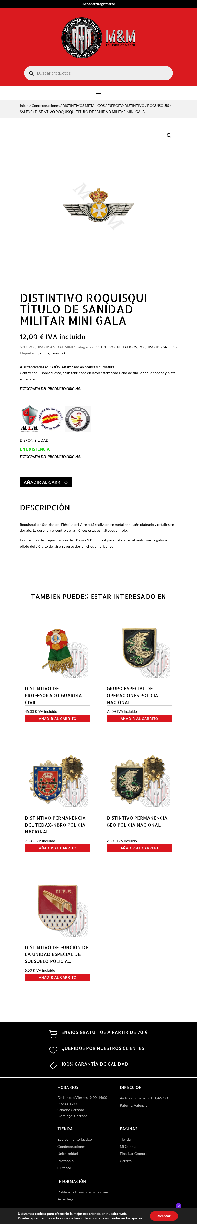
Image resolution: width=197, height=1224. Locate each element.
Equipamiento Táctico (74, 1139)
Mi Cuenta (128, 1146)
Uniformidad (67, 1153)
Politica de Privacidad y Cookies (83, 1192)
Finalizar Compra (133, 1153)
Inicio (24, 105)
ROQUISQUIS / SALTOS (157, 347)
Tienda (125, 1139)
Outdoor (64, 1168)
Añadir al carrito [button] (57, 719)
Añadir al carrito (46, 482)
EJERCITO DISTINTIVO (125, 105)
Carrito (126, 1161)
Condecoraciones (46, 105)
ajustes (136, 1218)
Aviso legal (65, 1199)
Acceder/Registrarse (98, 4)
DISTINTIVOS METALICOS (83, 105)
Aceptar (163, 1216)
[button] (169, 135)
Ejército (42, 353)
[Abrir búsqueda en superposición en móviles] (98, 73)
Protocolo (65, 1161)
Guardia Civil (61, 353)
